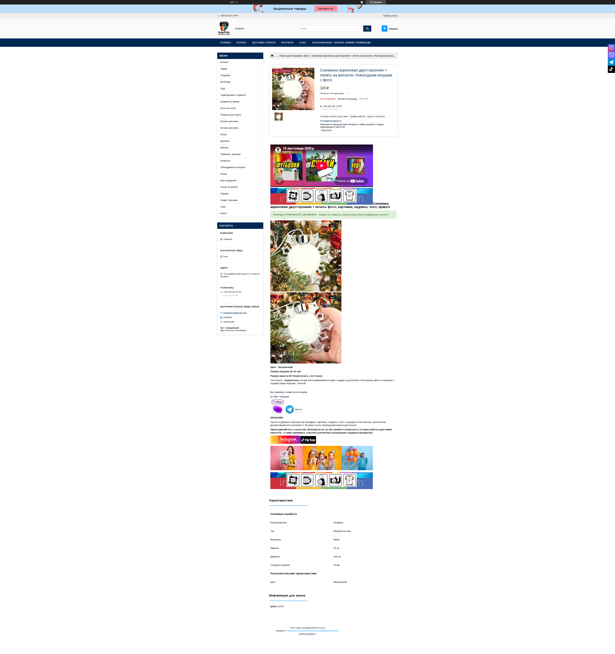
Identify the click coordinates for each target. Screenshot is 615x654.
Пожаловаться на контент (297, 631)
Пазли (223, 174)
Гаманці (224, 193)
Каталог (241, 42)
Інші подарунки (228, 180)
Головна (225, 42)
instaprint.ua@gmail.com (235, 313)
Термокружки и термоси (233, 95)
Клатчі (223, 213)
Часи (223, 206)
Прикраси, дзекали (230, 154)
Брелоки (224, 141)
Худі (222, 88)
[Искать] (367, 28)
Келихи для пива (229, 121)
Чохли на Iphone (229, 187)
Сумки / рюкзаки (228, 200)
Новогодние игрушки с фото (295, 55)
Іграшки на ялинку (229, 101)
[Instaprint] (224, 34)
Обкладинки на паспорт (233, 167)
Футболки (225, 82)
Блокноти (225, 160)
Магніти (224, 147)
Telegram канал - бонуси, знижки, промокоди (341, 42)
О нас (302, 42)
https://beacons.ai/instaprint (233, 330)
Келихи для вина (229, 128)
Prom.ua (321, 628)
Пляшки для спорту (230, 114)
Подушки (225, 75)
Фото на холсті (228, 108)
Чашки (223, 68)
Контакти (287, 42)
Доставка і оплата (263, 42)
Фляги (223, 134)
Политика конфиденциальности (324, 631)
